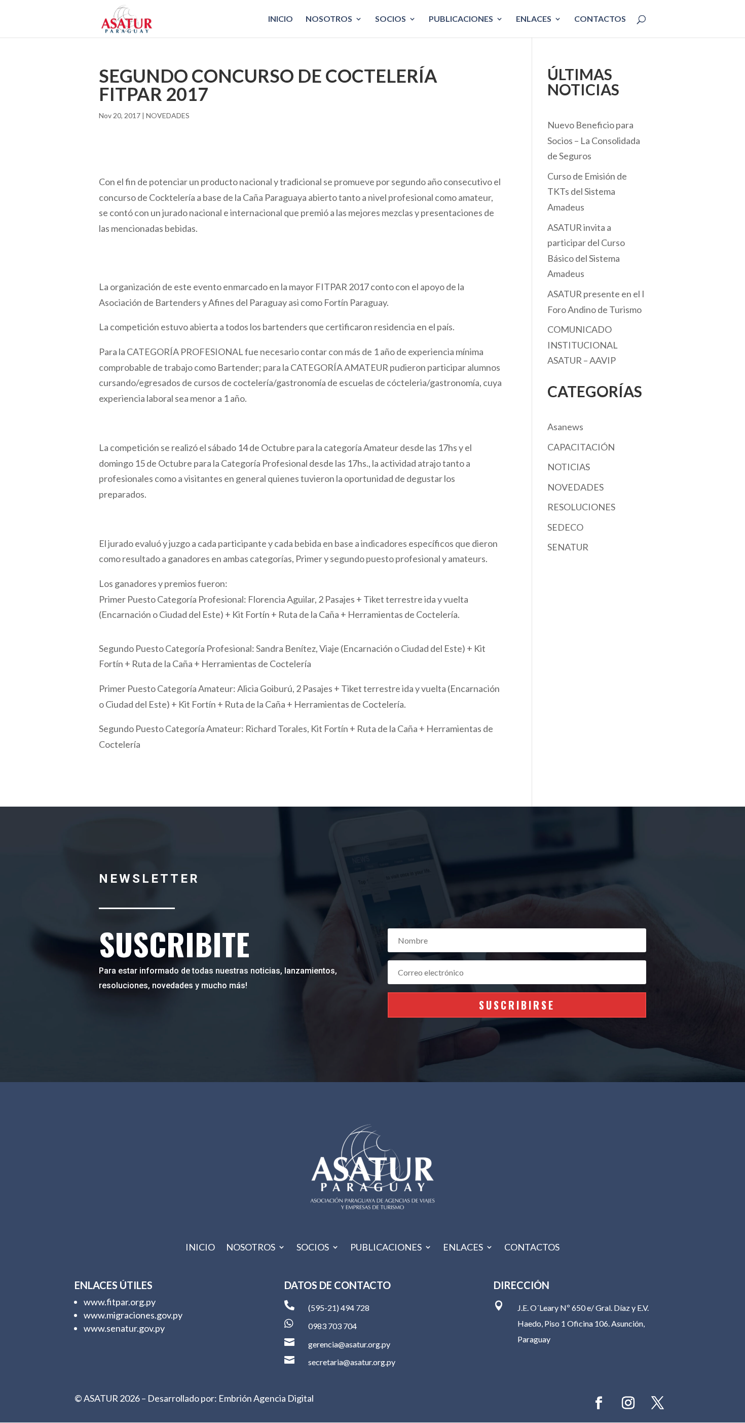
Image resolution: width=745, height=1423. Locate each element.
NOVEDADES (168, 115)
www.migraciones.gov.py (133, 1315)
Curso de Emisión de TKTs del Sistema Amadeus (587, 191)
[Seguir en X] (657, 1403)
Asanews (565, 426)
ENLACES (533, 19)
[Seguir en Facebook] (599, 1403)
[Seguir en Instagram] (628, 1403)
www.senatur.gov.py (124, 1328)
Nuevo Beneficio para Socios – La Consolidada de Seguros (593, 140)
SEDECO (565, 527)
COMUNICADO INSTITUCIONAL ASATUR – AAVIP (582, 345)
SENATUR (567, 546)
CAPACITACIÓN (581, 447)
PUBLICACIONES (461, 19)
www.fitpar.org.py (120, 1301)
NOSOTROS (329, 19)
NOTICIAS (568, 466)
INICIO (280, 19)
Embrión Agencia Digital (266, 1398)
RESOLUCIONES (581, 506)
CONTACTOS (600, 19)
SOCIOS (390, 19)
